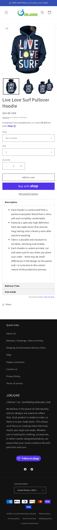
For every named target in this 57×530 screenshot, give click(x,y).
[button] (6, 12)
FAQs (8, 354)
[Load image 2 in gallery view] (28, 86)
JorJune (16, 513)
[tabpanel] (28, 244)
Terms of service (14, 383)
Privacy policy (14, 518)
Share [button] (8, 304)
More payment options (28, 194)
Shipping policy (45, 518)
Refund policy (44, 513)
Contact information (29, 523)
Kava (53, 297)
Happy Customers (15, 362)
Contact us (11, 369)
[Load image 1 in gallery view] (11, 86)
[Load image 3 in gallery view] (46, 86)
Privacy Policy (13, 376)
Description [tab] (11, 202)
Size (4, 145)
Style (4, 132)
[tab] (28, 286)
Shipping (5, 117)
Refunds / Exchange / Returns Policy (24, 340)
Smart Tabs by (44, 297)
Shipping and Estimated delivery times (26, 347)
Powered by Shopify (28, 513)
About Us (11, 333)
